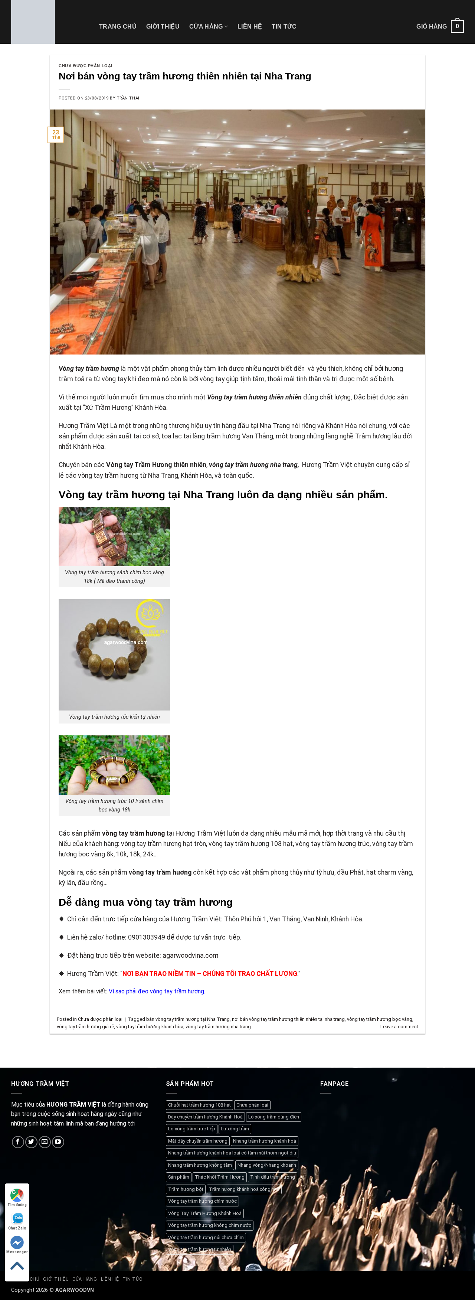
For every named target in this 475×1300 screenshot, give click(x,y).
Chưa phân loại (252, 1105)
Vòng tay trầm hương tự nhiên (199, 1249)
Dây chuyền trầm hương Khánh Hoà (205, 1117)
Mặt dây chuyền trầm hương (197, 1141)
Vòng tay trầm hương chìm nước (202, 1201)
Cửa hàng (206, 26)
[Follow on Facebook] (18, 1142)
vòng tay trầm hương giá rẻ (85, 1026)
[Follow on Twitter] (31, 1142)
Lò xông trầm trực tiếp (191, 1128)
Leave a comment (399, 1026)
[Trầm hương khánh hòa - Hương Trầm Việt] (49, 22)
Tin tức (284, 26)
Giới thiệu (163, 26)
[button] (440, 26)
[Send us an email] (45, 1142)
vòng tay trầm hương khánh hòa (149, 1026)
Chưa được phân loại (85, 65)
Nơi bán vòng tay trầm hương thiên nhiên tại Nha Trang (185, 76)
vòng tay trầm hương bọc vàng (379, 1019)
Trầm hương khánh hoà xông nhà (244, 1189)
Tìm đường (17, 1205)
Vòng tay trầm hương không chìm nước (209, 1225)
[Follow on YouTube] (58, 1142)
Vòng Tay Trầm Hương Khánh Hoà (205, 1213)
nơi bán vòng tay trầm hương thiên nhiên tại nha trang (288, 1019)
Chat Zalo (17, 1228)
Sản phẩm (178, 1177)
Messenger (17, 1252)
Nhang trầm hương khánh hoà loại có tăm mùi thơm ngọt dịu (232, 1153)
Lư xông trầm (235, 1128)
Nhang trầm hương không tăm (200, 1165)
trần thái (128, 98)
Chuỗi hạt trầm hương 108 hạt (199, 1105)
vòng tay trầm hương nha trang (218, 1026)
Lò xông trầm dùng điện (273, 1117)
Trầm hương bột (185, 1189)
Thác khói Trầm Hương (220, 1177)
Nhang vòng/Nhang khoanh (267, 1165)
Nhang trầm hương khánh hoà (264, 1141)
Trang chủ (118, 26)
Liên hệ (250, 26)
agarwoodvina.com (191, 955)
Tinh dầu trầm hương (272, 1177)
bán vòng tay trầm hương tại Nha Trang (188, 1019)
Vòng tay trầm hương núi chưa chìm (206, 1237)
